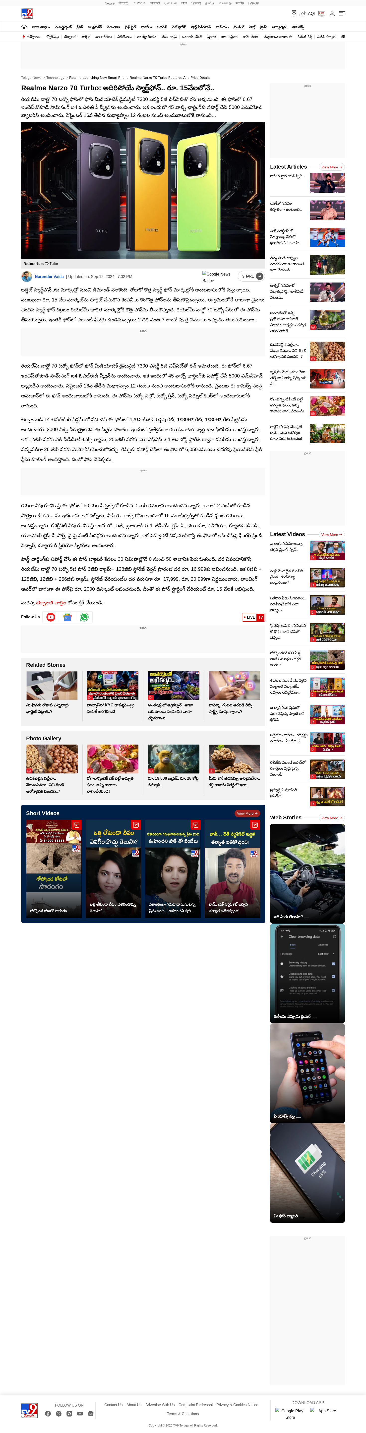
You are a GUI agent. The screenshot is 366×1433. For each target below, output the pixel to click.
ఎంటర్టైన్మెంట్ (63, 27)
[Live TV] (320, 13)
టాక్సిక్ (85, 37)
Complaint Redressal (196, 1405)
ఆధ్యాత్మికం (279, 27)
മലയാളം (225, 3)
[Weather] (302, 14)
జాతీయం (222, 27)
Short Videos (43, 813)
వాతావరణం (103, 37)
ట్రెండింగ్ (239, 27)
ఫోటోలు (146, 27)
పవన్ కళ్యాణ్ (326, 37)
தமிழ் (210, 3)
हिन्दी (124, 3)
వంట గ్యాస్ (169, 37)
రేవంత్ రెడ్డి (305, 37)
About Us (134, 1405)
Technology (54, 78)
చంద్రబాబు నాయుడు (277, 37)
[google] (219, 276)
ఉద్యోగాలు (34, 37)
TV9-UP (253, 3)
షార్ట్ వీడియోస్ (201, 27)
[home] (24, 26)
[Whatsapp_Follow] (84, 617)
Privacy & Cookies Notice (237, 1405)
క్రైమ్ (263, 27)
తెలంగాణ (113, 27)
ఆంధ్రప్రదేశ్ (95, 27)
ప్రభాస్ (211, 37)
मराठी (155, 3)
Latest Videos (287, 534)
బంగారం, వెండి (192, 37)
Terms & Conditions (183, 1414)
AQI (311, 13)
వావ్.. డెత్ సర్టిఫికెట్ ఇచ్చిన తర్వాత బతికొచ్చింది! (228, 907)
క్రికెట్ (80, 27)
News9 (110, 3)
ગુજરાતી (170, 3)
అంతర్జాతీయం (146, 37)
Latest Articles (288, 167)
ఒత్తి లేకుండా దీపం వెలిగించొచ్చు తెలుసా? (113, 907)
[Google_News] (67, 617)
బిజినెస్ (162, 27)
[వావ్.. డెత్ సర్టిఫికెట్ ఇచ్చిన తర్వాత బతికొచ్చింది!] (232, 869)
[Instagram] (69, 1414)
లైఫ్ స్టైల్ (130, 27)
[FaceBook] (48, 1414)
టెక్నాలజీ (70, 37)
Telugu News (31, 78)
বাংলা (184, 3)
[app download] (292, 13)
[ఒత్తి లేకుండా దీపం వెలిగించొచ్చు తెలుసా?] (113, 869)
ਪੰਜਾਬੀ (196, 3)
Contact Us (113, 1405)
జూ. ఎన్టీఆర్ (229, 37)
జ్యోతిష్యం (52, 37)
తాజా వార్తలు (41, 27)
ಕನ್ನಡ (139, 3)
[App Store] (325, 1414)
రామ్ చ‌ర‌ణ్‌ (250, 37)
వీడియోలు (124, 37)
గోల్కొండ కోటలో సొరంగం (48, 911)
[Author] (26, 276)
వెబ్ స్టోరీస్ (179, 27)
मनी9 (240, 3)
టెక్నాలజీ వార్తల (51, 602)
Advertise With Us (160, 1405)
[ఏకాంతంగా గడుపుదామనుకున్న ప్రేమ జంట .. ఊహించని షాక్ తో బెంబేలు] (172, 869)
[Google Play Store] (290, 1414)
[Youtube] (51, 617)
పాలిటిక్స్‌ (298, 27)
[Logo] (27, 13)
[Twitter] (58, 1414)
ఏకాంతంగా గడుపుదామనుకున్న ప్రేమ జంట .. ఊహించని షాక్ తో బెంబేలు (172, 908)
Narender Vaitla (49, 277)
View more (245, 813)
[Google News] (91, 1414)
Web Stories (286, 817)
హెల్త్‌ (252, 27)
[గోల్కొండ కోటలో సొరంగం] (53, 869)
